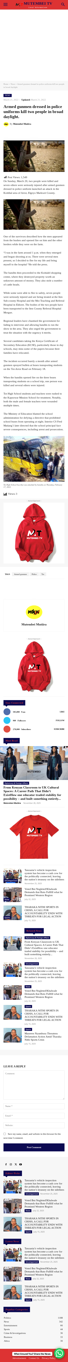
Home (5, 84)
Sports (7, 917)
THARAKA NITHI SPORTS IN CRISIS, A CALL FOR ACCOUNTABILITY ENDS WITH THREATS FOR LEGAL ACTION (43, 1223)
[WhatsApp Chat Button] (59, 1353)
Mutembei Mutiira (22, 124)
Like (62, 712)
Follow (60, 720)
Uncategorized (11, 880)
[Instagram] (10, 1164)
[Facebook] (5, 1164)
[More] (46, 132)
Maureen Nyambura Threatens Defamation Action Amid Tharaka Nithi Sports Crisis (43, 1036)
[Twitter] (15, 1164)
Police (34, 574)
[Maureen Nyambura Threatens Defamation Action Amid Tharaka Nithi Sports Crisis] (12, 1035)
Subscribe (59, 729)
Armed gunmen (20, 574)
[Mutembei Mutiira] (6, 124)
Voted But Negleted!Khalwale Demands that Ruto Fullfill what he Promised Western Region (44, 892)
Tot (42, 574)
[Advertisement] (34, 45)
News (13, 84)
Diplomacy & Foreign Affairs (16, 783)
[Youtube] (20, 1164)
